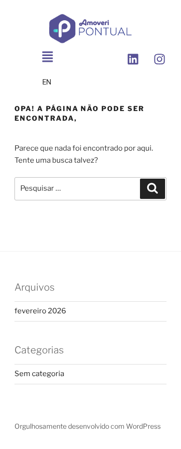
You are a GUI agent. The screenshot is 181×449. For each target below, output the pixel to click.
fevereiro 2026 (40, 311)
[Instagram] (159, 59)
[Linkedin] (133, 59)
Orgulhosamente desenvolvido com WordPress (87, 426)
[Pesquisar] (152, 189)
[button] (47, 57)
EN (46, 82)
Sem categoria (39, 373)
